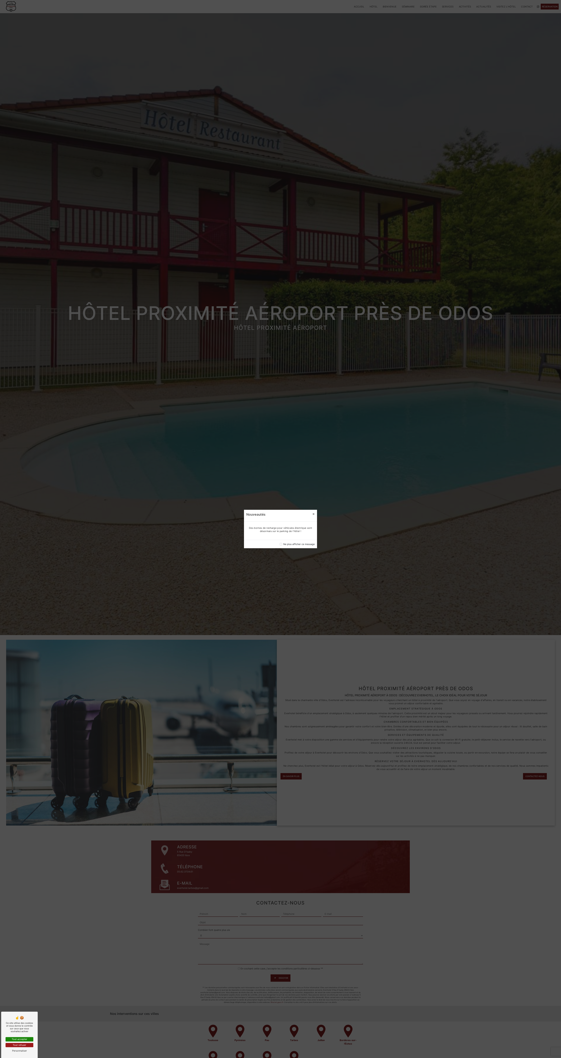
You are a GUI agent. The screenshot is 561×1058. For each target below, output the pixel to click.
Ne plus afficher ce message (299, 544)
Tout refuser (19, 1045)
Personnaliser (19, 1050)
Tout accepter (19, 1039)
